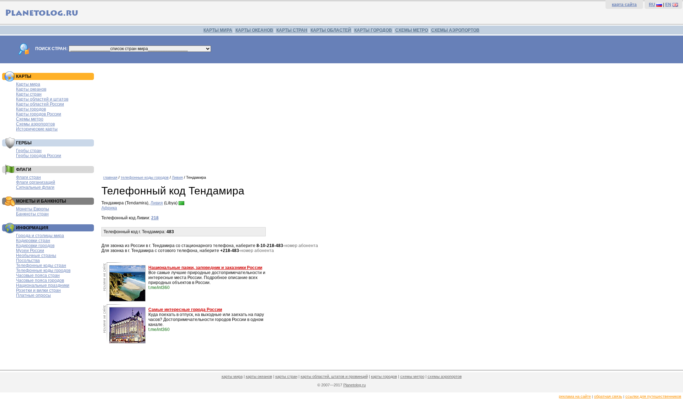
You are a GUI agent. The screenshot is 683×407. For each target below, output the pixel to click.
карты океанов (259, 376)
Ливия (177, 177)
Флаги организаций (35, 182)
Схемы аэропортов (35, 124)
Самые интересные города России (185, 309)
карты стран (286, 376)
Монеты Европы (32, 209)
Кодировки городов (35, 245)
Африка (109, 207)
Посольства (28, 260)
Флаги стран (28, 177)
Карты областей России (40, 104)
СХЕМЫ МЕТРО (411, 30)
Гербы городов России (38, 155)
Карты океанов (31, 89)
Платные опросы (33, 295)
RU (652, 4)
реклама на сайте (575, 396)
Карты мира (28, 84)
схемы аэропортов (445, 376)
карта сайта (624, 4)
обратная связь (608, 396)
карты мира (232, 376)
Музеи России (30, 250)
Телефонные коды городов (43, 270)
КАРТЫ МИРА (217, 30)
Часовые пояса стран (38, 275)
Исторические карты (37, 129)
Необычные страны (36, 255)
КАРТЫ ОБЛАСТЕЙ (331, 30)
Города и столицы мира (40, 235)
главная (110, 177)
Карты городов (31, 109)
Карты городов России (38, 114)
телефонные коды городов (145, 177)
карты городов (384, 376)
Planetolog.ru (354, 385)
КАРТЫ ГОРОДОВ (373, 30)
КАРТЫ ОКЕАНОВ (254, 30)
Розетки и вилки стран (38, 290)
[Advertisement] (390, 116)
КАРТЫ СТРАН (291, 30)
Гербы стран (29, 150)
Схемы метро (29, 119)
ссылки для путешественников (653, 396)
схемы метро (412, 376)
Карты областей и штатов (42, 99)
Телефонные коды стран (41, 265)
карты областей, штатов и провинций (334, 376)
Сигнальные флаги (35, 187)
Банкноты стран (32, 213)
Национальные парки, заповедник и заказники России (205, 267)
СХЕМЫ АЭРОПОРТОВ (455, 30)
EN (668, 4)
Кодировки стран (33, 240)
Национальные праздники (42, 285)
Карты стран (29, 94)
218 (155, 217)
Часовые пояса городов (40, 280)
